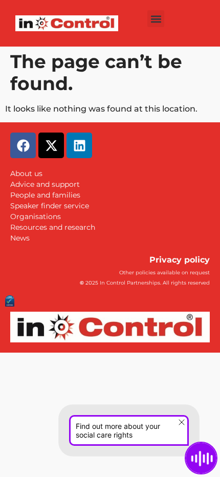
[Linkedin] (79, 145)
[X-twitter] (51, 145)
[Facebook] (23, 145)
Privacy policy (179, 260)
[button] (155, 18)
